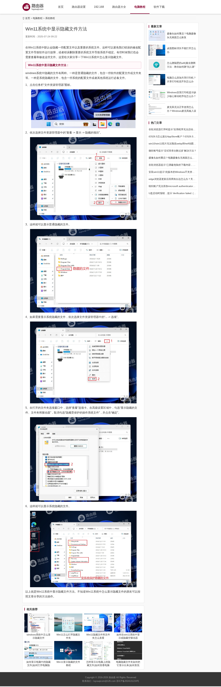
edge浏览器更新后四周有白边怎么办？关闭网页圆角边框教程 (182, 179)
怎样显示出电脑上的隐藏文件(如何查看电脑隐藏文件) (98, 665)
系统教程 (50, 18)
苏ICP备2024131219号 (127, 681)
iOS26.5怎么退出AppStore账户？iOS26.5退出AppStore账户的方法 (184, 136)
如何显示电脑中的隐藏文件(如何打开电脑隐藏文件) (38, 665)
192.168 (99, 6)
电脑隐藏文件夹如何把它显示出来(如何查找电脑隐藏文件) (128, 665)
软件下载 (159, 6)
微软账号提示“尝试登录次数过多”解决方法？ (172, 150)
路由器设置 (79, 6)
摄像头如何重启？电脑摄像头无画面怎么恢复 (173, 157)
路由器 (112, 677)
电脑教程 (139, 6)
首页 (61, 6)
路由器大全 (119, 6)
